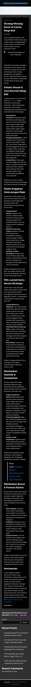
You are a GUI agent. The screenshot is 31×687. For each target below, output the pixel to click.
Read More (8, 605)
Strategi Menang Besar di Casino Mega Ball (13, 27)
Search (4, 619)
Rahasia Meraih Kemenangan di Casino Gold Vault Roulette (16, 472)
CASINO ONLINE (8, 20)
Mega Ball (13, 100)
